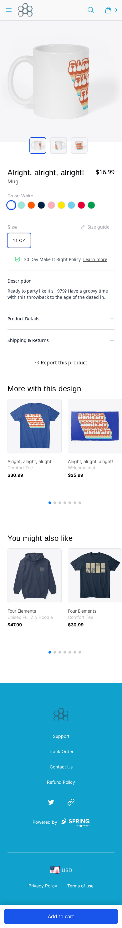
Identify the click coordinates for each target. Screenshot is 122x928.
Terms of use (80, 885)
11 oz (19, 240)
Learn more (95, 259)
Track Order (61, 751)
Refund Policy (61, 782)
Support (61, 736)
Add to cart (61, 916)
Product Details (23, 319)
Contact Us (61, 766)
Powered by (45, 822)
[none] (94, 227)
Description (20, 281)
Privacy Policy (42, 885)
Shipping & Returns (28, 340)
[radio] (19, 240)
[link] (34, 426)
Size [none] (12, 227)
